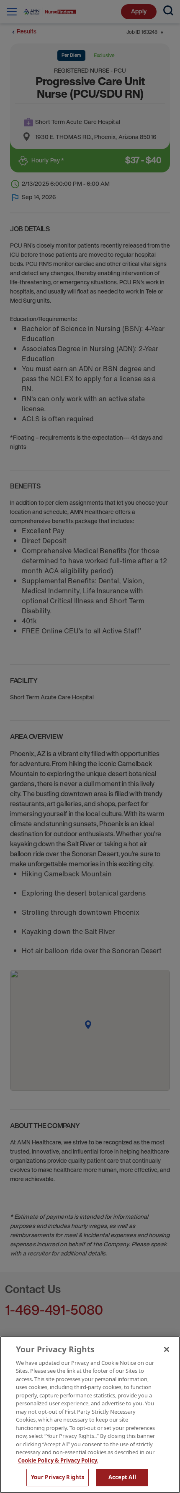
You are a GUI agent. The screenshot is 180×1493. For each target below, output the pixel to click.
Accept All (122, 1477)
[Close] (166, 1349)
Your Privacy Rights (57, 1477)
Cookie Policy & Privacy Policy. (58, 1460)
